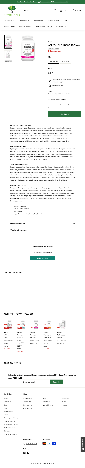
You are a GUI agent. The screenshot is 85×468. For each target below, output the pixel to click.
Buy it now (65, 114)
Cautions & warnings (18, 230)
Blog (5, 405)
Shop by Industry (9, 421)
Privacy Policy (8, 411)
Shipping (50, 99)
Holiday (64, 402)
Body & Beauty (53, 20)
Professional (65, 398)
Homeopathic (38, 20)
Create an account (39, 375)
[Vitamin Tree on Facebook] (28, 453)
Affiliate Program (9, 428)
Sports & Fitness (25, 26)
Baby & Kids (46, 402)
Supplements (9, 20)
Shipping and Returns (11, 418)
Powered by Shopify (49, 463)
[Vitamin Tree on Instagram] (24, 453)
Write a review (42, 258)
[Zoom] (27, 48)
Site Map (7, 431)
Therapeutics (24, 20)
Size (50, 57)
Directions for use (17, 224)
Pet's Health (61, 26)
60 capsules (65, 61)
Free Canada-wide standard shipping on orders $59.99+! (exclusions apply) (42, 2)
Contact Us (7, 402)
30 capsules (54, 61)
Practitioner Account (10, 434)
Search (6, 415)
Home (50, 42)
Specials (64, 405)
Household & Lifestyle (44, 26)
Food (65, 20)
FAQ (5, 408)
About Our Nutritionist (11, 424)
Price (50, 69)
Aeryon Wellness (53, 49)
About (6, 398)
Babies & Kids (9, 26)
